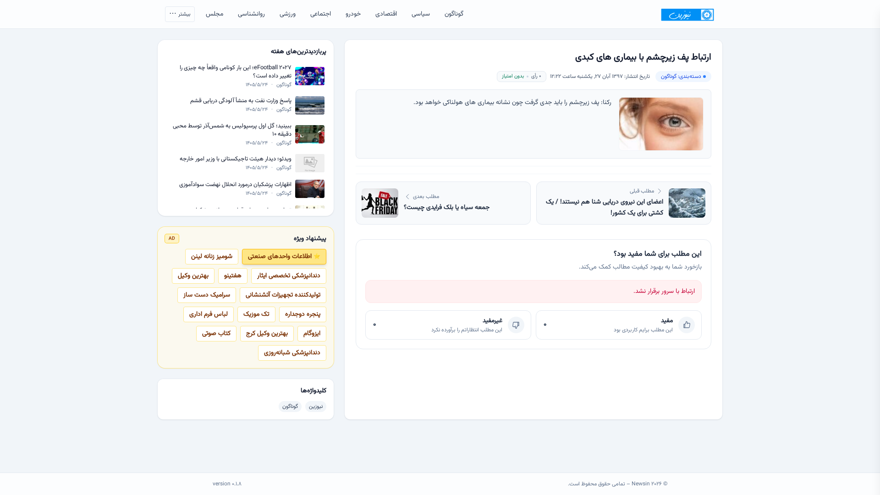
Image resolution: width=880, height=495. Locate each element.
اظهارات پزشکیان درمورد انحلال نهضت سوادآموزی (235, 185)
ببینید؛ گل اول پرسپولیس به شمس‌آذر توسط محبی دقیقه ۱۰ (232, 130)
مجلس (214, 14)
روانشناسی (251, 14)
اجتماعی (320, 14)
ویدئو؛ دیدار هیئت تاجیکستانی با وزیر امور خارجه (236, 159)
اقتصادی (386, 14)
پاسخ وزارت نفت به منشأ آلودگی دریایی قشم (241, 101)
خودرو (353, 14)
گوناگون (454, 14)
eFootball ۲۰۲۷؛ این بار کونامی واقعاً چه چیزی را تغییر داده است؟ (236, 72)
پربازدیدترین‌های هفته (298, 52)
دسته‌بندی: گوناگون (681, 76)
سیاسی (421, 14)
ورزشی (288, 14)
